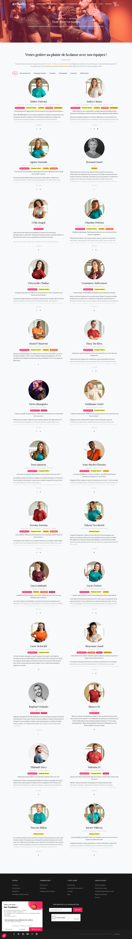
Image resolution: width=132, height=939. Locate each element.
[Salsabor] (19, 4)
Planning (15, 885)
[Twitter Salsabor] (18, 934)
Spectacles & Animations (68, 4)
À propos (93, 4)
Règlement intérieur (101, 894)
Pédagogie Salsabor (40, 73)
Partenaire (73, 73)
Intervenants (73, 18)
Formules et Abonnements (20, 894)
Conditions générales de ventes (104, 891)
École (32, 4)
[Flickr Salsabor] (36, 934)
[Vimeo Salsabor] (23, 934)
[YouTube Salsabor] (27, 934)
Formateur (52, 73)
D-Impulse (117, 934)
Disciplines (15, 891)
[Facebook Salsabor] (13, 934)
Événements (52, 4)
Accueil (57, 18)
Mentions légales (100, 885)
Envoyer (78, 909)
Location (83, 4)
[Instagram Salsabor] (32, 934)
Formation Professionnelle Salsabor (57, 64)
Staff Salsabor (84, 73)
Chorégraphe (63, 73)
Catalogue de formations (47, 891)
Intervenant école (25, 73)
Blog (101, 4)
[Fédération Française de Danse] (116, 4)
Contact (108, 4)
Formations (41, 4)
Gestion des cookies (101, 888)
